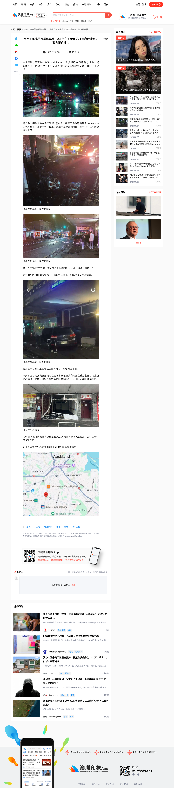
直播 (32, 4)
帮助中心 (96, 784)
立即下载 (158, 17)
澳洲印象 (76, 527)
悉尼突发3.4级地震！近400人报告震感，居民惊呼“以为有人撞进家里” (76, 703)
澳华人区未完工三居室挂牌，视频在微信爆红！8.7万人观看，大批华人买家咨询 (75, 659)
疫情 (71, 21)
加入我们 (124, 784)
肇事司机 (48, 527)
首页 (15, 4)
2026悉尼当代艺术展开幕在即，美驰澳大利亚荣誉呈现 (71, 636)
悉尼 (90, 21)
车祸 (38, 527)
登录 (73, 585)
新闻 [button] (23, 4)
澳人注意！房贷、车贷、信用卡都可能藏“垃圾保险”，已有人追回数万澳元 (75, 616)
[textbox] (79, 15)
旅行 (58, 4)
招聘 (75, 4)
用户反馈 (110, 784)
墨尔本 (65, 21)
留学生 (83, 21)
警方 (66, 527)
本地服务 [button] (86, 4)
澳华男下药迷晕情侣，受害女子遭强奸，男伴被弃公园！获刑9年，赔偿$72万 (74, 681)
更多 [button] (106, 4)
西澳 (77, 21)
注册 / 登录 (141, 4)
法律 (41, 4)
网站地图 (138, 784)
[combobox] (79, 15)
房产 (49, 4)
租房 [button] (67, 4)
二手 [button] (97, 4)
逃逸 (58, 527)
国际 (19, 29)
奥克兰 (29, 527)
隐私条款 (82, 784)
